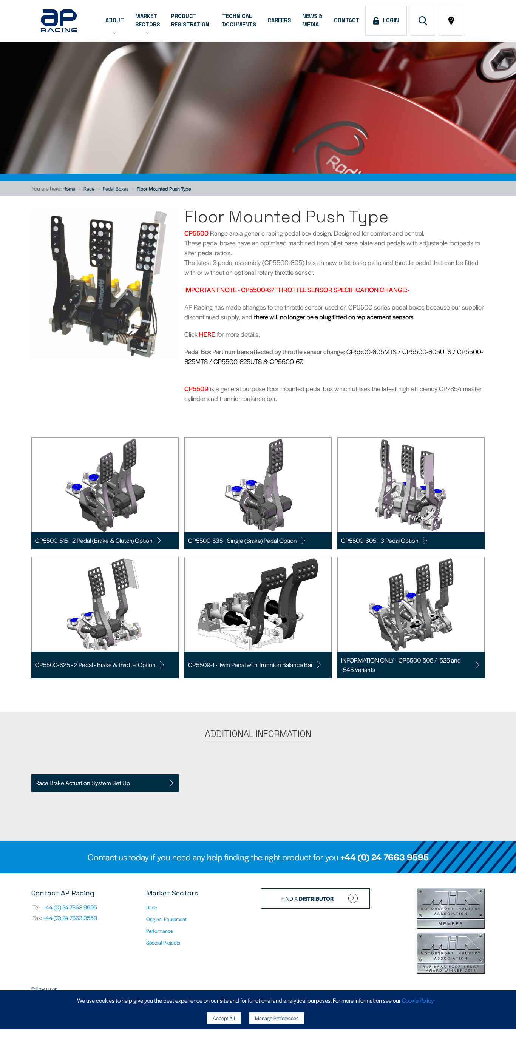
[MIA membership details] (451, 909)
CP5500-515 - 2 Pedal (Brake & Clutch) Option (94, 540)
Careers (279, 20)
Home (69, 188)
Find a (307, 898)
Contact (347, 20)
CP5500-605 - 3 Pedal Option (380, 540)
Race (88, 188)
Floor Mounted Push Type (164, 188)
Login (389, 20)
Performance (159, 930)
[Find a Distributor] (451, 21)
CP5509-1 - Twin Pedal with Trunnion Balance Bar (250, 664)
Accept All (224, 1018)
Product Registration (191, 20)
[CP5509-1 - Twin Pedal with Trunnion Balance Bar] (258, 604)
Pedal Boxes (115, 188)
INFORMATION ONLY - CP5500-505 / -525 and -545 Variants (401, 665)
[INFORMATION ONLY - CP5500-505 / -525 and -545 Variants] (411, 604)
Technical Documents (239, 20)
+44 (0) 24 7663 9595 (384, 857)
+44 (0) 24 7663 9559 (70, 917)
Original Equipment (166, 919)
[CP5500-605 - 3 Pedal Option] (411, 485)
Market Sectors (147, 20)
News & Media (312, 20)
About (114, 20)
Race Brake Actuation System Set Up (82, 782)
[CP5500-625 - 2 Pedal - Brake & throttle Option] (105, 604)
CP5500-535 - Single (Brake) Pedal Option (242, 540)
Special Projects (163, 942)
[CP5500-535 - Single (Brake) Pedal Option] (258, 485)
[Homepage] (58, 21)
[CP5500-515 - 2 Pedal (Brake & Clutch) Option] (105, 485)
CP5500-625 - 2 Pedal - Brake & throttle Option (95, 664)
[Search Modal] (423, 21)
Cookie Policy (418, 1000)
